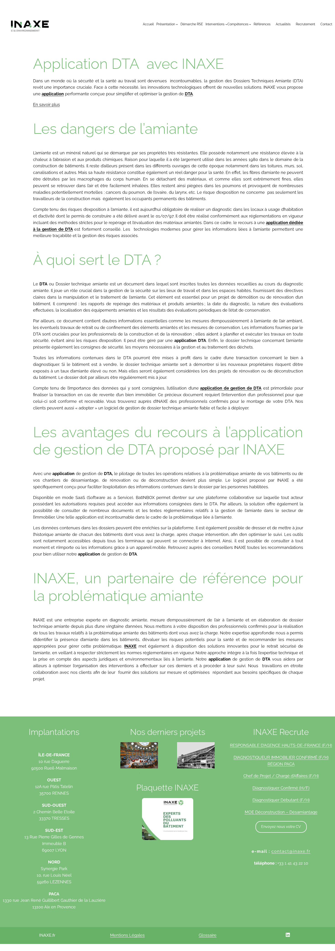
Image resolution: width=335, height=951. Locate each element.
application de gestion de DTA (230, 388)
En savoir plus (46, 104)
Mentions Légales (127, 935)
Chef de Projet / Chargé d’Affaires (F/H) (281, 775)
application (53, 93)
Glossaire (207, 935)
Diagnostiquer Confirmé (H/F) (281, 788)
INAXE (130, 646)
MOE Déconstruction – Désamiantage (281, 812)
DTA (189, 93)
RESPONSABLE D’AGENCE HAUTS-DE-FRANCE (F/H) (281, 745)
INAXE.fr (47, 935)
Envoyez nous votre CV (281, 826)
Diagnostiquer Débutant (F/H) (281, 800)
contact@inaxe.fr (290, 851)
